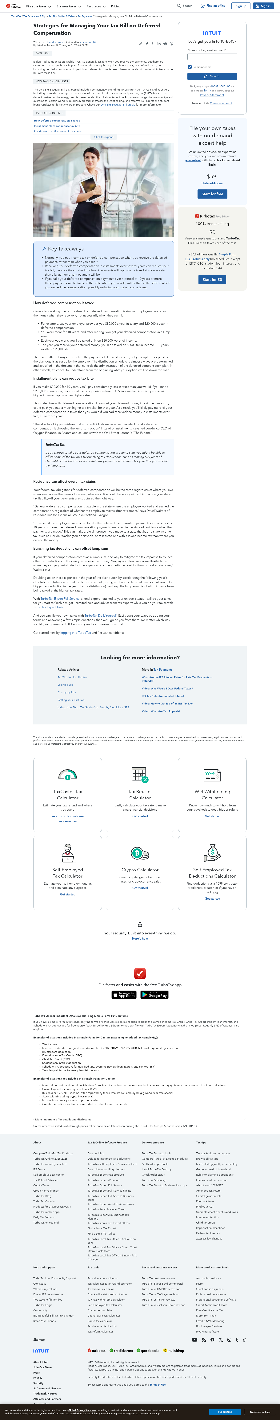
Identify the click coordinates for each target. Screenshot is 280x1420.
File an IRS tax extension (48, 1294)
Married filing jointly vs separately (217, 1164)
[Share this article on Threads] (171, 43)
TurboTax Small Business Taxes (106, 1209)
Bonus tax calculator (100, 1321)
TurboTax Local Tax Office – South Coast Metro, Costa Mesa (112, 1248)
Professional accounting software (216, 1299)
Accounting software (208, 1278)
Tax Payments (163, 669)
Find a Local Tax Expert (102, 1228)
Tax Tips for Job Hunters (72, 677)
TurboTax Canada (43, 1201)
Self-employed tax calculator (105, 1305)
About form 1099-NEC (209, 1185)
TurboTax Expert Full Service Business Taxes (111, 1196)
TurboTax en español (46, 1222)
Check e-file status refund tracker (107, 1294)
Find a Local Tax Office (101, 1233)
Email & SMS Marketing (210, 1321)
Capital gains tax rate (209, 1196)
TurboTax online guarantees (50, 1164)
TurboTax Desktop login (156, 1153)
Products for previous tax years (52, 1206)
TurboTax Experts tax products (106, 1174)
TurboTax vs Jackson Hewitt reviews (163, 1305)
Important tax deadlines (210, 1228)
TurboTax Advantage (154, 1180)
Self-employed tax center (48, 1174)
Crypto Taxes (41, 1185)
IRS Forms (39, 1169)
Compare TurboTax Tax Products (53, 1153)
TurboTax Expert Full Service (60, 598)
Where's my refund (45, 1289)
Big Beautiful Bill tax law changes (53, 1315)
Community (40, 1310)
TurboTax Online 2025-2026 (50, 1158)
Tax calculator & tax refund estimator (110, 1283)
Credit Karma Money (45, 1190)
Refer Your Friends (44, 1321)
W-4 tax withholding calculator (106, 1299)
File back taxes (205, 1201)
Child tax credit (205, 1222)
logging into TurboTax (75, 632)
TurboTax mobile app (46, 1212)
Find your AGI (205, 1206)
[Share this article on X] (153, 43)
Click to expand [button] (104, 137)
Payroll (200, 1283)
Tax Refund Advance (45, 1180)
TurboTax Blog (42, 1196)
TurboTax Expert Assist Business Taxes (111, 1204)
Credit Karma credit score (211, 1305)
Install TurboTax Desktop (157, 1169)
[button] (140, 1119)
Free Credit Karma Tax (209, 1310)
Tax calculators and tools (103, 1278)
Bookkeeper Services (209, 1326)
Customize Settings (260, 1411)
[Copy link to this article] (140, 43)
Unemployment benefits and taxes (217, 1212)
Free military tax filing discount (106, 1169)
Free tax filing (96, 1153)
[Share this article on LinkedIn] (159, 43)
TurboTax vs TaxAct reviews (158, 1299)
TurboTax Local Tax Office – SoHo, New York (112, 1239)
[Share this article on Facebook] (147, 43)
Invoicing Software (207, 1331)
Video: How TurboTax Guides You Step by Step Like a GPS (93, 707)
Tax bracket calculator (101, 1289)
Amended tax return (208, 1190)
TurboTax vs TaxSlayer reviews (160, 1294)
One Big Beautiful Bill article (118, 104)
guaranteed (193, 160)
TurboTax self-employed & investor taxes (112, 1164)
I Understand (225, 1411)
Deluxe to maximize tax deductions (109, 1158)
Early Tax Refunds (43, 1217)
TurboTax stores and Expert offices (109, 1223)
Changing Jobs (67, 692)
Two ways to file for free (47, 1299)
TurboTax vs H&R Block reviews (161, 1289)
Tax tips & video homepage (213, 1153)
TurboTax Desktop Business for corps (164, 1185)
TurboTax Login (42, 1305)
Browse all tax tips (207, 1158)
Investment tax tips (207, 1217)
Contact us (39, 1283)
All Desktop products (155, 1164)
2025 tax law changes (209, 1238)
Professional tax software (211, 1294)
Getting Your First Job (71, 700)
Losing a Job (66, 684)
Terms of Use (158, 1384)
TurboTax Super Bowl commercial (162, 1283)
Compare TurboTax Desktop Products (165, 1158)
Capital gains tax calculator (104, 1315)
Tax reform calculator (100, 1331)
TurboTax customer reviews (158, 1278)
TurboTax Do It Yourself (101, 615)
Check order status (153, 1174)
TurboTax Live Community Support (54, 1278)
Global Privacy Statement (82, 1410)
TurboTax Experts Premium (104, 1180)
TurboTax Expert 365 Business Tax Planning (108, 1215)
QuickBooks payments (209, 1289)
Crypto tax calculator (100, 1310)
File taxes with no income (211, 1180)
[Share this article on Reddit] (165, 43)
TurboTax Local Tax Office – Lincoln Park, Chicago (113, 1256)
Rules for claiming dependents (215, 1174)
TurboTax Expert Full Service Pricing (109, 1190)
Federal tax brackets (208, 1233)
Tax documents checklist (102, 1326)
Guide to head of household (213, 1169)
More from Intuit (206, 1315)
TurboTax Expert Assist (48, 607)
